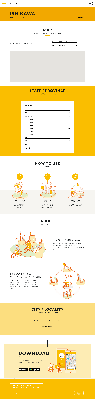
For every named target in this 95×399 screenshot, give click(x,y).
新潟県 (31, 119)
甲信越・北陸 (28, 116)
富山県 (31, 122)
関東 (26, 109)
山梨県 (31, 131)
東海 (26, 112)
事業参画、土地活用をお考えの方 (60, 45)
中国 (26, 144)
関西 (26, 137)
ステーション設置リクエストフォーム (61, 41)
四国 (26, 140)
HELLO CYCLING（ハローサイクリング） (10, 4)
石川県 (31, 125)
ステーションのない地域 (47, 326)
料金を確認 (80, 17)
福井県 (31, 128)
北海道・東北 (28, 105)
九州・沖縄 (28, 148)
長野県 (31, 134)
